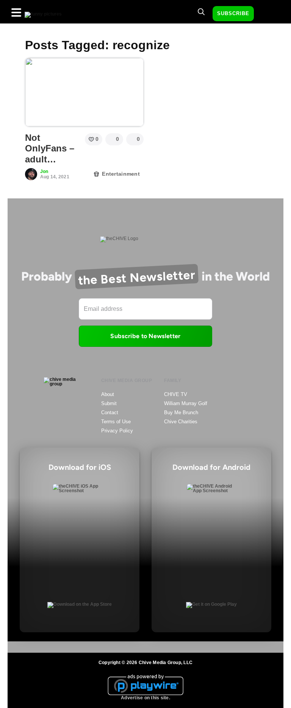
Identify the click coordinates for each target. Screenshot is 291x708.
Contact (109, 412)
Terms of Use (116, 421)
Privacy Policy (117, 431)
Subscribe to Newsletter (145, 336)
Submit (109, 403)
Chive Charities (180, 421)
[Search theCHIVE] (201, 11)
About (107, 394)
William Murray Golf (185, 403)
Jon (44, 171)
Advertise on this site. (145, 697)
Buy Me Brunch (181, 412)
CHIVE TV (175, 394)
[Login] (266, 14)
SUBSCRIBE (233, 13)
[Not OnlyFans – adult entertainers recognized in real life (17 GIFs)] (84, 92)
